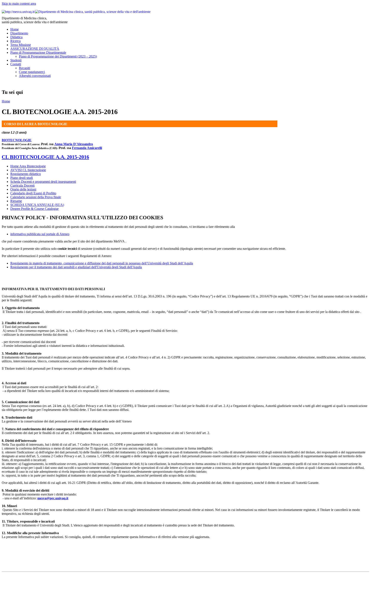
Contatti (15, 64)
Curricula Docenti (22, 185)
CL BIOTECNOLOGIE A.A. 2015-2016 (45, 157)
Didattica (16, 37)
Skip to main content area (19, 3)
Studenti (15, 60)
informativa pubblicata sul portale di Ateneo (39, 234)
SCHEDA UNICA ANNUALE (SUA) (37, 205)
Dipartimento (19, 33)
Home (14, 29)
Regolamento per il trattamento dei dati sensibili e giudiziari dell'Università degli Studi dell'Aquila (76, 267)
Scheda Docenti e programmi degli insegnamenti (43, 181)
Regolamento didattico (25, 174)
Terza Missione (20, 45)
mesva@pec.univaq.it (52, 498)
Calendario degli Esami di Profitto (33, 193)
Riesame (16, 201)
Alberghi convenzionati (35, 76)
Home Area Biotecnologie (28, 166)
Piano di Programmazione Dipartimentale (38, 52)
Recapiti (24, 68)
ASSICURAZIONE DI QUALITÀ (34, 48)
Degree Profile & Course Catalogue (34, 208)
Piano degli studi (21, 178)
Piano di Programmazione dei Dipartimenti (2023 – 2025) (58, 56)
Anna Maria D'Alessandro (73, 144)
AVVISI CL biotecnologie (28, 170)
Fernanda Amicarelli (87, 148)
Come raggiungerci (32, 72)
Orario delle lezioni (23, 189)
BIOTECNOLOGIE (17, 140)
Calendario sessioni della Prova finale (35, 197)
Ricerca (15, 41)
